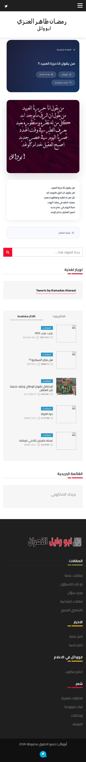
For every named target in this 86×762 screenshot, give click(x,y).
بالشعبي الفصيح (72, 610)
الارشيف (77, 724)
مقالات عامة (74, 575)
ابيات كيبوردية (73, 706)
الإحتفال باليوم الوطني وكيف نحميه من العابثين (31, 388)
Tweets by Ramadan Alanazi (56, 290)
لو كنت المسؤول (71, 584)
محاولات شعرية (72, 698)
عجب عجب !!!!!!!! (44, 333)
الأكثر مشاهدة (26, 316)
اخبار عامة (76, 636)
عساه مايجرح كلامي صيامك (36, 440)
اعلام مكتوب (74, 671)
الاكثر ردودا (59, 316)
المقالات (47, 328)
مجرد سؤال (75, 593)
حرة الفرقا (47, 413)
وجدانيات (77, 715)
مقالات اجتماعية (71, 601)
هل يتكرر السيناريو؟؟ (41, 359)
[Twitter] (6, 6)
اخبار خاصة (76, 645)
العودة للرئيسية (64, 49)
